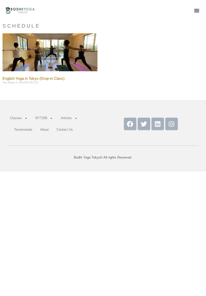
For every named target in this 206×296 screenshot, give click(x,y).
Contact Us (65, 129)
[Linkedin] (157, 124)
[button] (197, 10)
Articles (66, 118)
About (44, 129)
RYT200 (41, 118)
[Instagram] (171, 124)
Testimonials (23, 129)
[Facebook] (130, 124)
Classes (16, 118)
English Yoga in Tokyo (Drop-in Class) (34, 78)
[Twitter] (144, 124)
